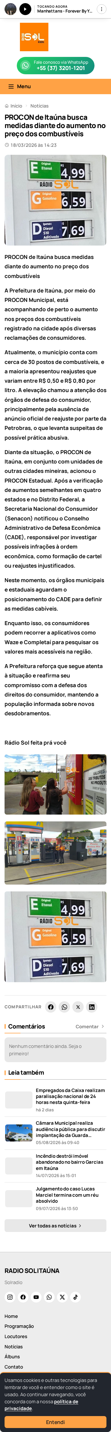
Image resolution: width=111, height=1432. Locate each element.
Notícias (39, 105)
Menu (24, 86)
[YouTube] (36, 1297)
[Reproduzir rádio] (25, 9)
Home (11, 1316)
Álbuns (12, 1356)
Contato (14, 1366)
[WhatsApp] (64, 1007)
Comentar (87, 1026)
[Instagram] (10, 1297)
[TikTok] (75, 1297)
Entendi (55, 1422)
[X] (78, 1007)
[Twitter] (62, 1297)
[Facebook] (50, 1007)
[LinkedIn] (91, 1007)
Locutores (16, 1336)
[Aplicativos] (101, 9)
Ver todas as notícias (53, 1225)
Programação (19, 1326)
